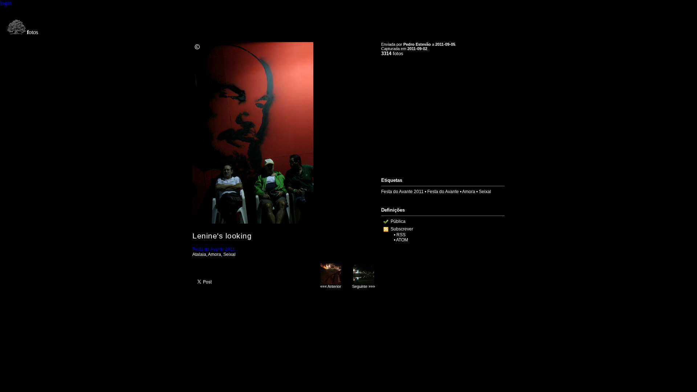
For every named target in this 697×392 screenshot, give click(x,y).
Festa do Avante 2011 (213, 249)
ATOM (402, 239)
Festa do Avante (443, 191)
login (6, 3)
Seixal (485, 191)
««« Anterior (330, 286)
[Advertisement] (443, 113)
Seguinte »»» (363, 286)
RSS (400, 234)
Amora (468, 191)
